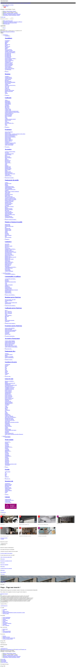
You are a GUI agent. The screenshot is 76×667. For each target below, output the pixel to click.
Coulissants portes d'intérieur (13, 308)
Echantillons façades (6, 636)
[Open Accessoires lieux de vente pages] (14, 420)
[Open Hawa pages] (7, 310)
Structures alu (9, 481)
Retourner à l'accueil (4, 593)
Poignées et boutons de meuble (13, 222)
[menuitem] (5, 34)
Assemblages (8, 38)
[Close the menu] (5, 94)
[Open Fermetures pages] (9, 127)
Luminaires (8, 241)
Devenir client (5, 629)
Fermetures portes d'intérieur (13, 325)
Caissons (7, 497)
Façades (7, 469)
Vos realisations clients (7, 632)
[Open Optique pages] (8, 428)
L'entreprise (5, 609)
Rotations (7, 74)
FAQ (3, 630)
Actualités (2, 538)
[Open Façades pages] (8, 467)
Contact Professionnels (7, 631)
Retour (2, 32)
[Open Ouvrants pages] (8, 365)
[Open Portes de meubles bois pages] (13, 113)
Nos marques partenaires (7, 623)
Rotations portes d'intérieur (13, 297)
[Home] (2, 17)
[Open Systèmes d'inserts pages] (11, 392)
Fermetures (8, 129)
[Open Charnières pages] (9, 76)
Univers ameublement (6, 617)
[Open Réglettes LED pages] (10, 256)
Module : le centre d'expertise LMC (9, 637)
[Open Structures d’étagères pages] (12, 403)
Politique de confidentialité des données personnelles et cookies (14, 612)
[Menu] (3, 25)
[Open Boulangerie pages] (9, 414)
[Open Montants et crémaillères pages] (13, 381)
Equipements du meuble (12, 180)
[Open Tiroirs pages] (7, 100)
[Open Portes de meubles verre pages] (13, 123)
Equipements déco (10, 351)
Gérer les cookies (6, 613)
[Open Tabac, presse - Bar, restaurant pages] (15, 417)
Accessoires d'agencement (12, 338)
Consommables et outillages (13, 276)
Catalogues (5, 624)
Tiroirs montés (9, 439)
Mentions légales (6, 611)
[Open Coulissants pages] (9, 95)
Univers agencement (6, 618)
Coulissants (8, 97)
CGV (4, 610)
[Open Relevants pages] (8, 80)
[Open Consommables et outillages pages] (15, 274)
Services (4, 635)
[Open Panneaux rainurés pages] (11, 399)
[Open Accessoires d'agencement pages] (14, 336)
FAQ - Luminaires (6, 625)
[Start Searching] (12, 18)
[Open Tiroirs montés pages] (10, 437)
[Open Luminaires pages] (9, 239)
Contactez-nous (3, 581)
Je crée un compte (3, 553)
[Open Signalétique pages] (9, 423)
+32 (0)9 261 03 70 (3, 605)
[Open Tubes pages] (7, 409)
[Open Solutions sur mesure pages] (10, 436)
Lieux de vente (9, 378)
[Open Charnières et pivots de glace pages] (15, 85)
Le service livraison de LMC (8, 638)
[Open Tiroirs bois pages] (9, 461)
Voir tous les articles (3, 537)
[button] (38, 9)
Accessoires (8, 149)
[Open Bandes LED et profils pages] (13, 262)
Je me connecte (9, 553)
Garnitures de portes (11, 362)
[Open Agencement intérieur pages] (10, 273)
